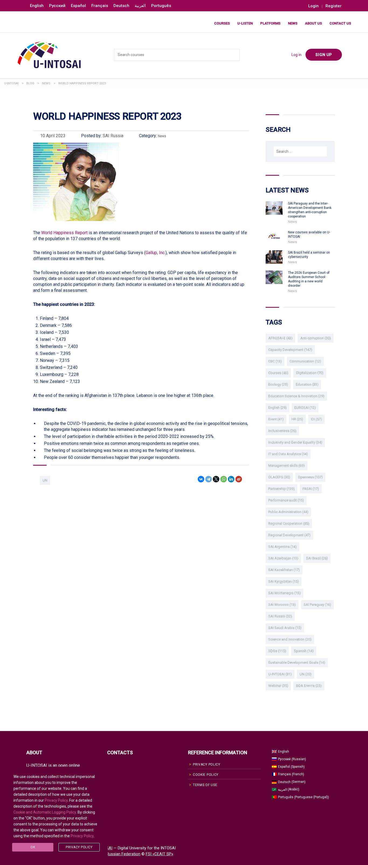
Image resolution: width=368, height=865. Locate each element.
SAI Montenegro (284, 593)
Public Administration (288, 512)
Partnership (281, 489)
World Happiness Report (64, 232)
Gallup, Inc (155, 252)
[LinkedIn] (231, 479)
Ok (32, 847)
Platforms (270, 23)
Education (307, 384)
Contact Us (340, 23)
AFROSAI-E (280, 338)
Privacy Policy (56, 800)
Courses (222, 23)
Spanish (304, 651)
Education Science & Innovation (296, 396)
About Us (313, 23)
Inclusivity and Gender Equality (295, 442)
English (277, 408)
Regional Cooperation (288, 523)
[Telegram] (208, 479)
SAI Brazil (317, 558)
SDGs (277, 651)
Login (313, 6)
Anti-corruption (315, 338)
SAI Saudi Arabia (284, 628)
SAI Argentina (282, 547)
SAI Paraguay (317, 605)
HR (297, 419)
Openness (310, 477)
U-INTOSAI (280, 674)
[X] (216, 479)
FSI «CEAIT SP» (159, 854)
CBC (275, 361)
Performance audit (286, 500)
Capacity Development (290, 350)
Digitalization (310, 373)
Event (276, 419)
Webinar (278, 686)
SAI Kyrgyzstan (283, 581)
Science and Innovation (289, 639)
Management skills (286, 465)
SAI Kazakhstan (284, 570)
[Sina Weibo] (238, 479)
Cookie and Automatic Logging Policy (44, 812)
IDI (316, 419)
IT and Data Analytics (288, 454)
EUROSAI (305, 408)
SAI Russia (280, 616)
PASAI (311, 489)
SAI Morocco (282, 605)
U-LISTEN (245, 23)
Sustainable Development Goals (296, 662)
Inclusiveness (282, 431)
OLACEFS (279, 477)
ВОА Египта (309, 686)
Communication (305, 361)
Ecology (278, 384)
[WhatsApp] (223, 479)
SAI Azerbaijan (283, 558)
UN (45, 480)
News (292, 23)
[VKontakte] (201, 479)
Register (333, 6)
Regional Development (289, 535)
